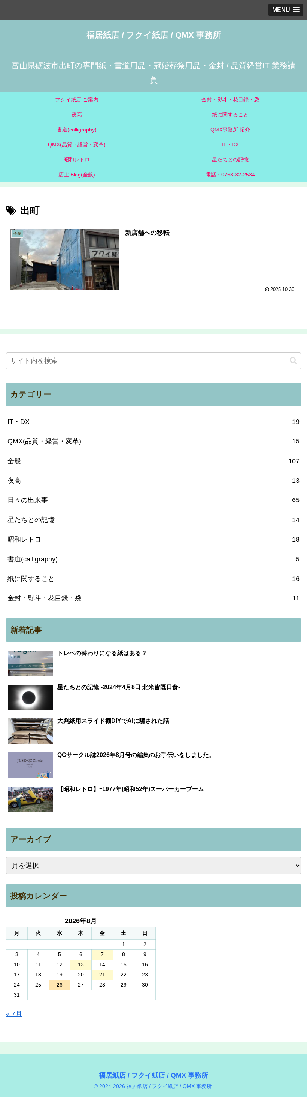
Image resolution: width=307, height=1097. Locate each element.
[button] (293, 360)
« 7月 (14, 1014)
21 (102, 975)
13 (81, 964)
